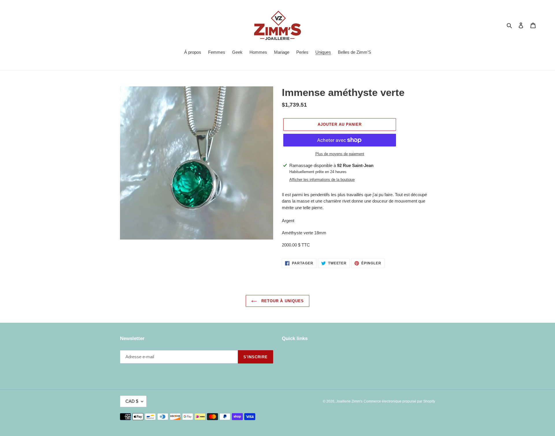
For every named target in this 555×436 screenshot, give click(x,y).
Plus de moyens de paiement (339, 154)
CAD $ (131, 401)
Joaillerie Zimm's (349, 401)
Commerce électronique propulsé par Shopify (399, 401)
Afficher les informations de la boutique (322, 179)
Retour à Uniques (282, 301)
